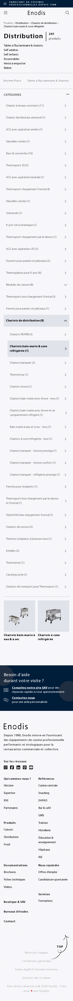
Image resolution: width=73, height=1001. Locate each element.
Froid (7, 844)
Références (46, 778)
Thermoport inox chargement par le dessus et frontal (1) (32, 501)
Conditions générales (36, 961)
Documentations (16, 865)
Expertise (9, 793)
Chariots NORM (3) (21, 334)
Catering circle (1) (16, 574)
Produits (10, 823)
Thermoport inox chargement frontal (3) (30, 296)
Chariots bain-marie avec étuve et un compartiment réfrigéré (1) (32, 413)
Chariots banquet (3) (22, 362)
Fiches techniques (14, 879)
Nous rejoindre (48, 865)
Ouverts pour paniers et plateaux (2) (28, 261)
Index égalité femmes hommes (36, 969)
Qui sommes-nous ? (17, 778)
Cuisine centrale (47, 785)
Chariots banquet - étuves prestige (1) (33, 450)
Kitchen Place (12, 80)
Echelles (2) (12, 550)
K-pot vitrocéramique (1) (21, 225)
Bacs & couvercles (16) (19, 153)
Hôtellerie (44, 830)
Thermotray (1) (19, 374)
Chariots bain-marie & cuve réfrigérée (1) (28, 348)
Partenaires (11, 808)
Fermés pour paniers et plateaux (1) (27, 308)
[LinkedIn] (18, 767)
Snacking (43, 793)
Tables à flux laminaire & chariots (48, 80)
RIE (40, 857)
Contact (9, 921)
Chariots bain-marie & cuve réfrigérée (24, 26)
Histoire (8, 785)
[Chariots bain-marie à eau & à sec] (19, 616)
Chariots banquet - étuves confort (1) (33, 462)
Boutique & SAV (14, 902)
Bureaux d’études (16, 911)
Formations (45, 901)
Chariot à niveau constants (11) (25, 105)
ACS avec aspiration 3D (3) (22, 249)
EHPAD (42, 800)
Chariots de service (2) (19, 527)
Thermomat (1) (15, 562)
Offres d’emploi (47, 872)
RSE (6, 800)
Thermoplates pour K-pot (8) (23, 272)
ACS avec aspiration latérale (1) (25, 177)
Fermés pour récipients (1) (22, 486)
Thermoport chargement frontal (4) (28, 189)
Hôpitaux (44, 849)
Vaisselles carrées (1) (18, 201)
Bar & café (44, 808)
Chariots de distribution (44, 23)
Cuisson (8, 829)
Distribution (22, 23)
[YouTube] (31, 767)
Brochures (10, 872)
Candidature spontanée (53, 879)
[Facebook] (12, 767)
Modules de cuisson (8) (19, 284)
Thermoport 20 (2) (17, 165)
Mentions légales (36, 952)
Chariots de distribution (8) (25, 320)
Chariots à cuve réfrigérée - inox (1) (31, 439)
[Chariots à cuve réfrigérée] (53, 616)
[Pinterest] (25, 767)
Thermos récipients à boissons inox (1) (29, 539)
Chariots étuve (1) (21, 386)
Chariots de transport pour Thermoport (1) (32, 586)
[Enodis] (36, 12)
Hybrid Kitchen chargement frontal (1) (29, 515)
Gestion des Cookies (36, 978)
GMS (41, 815)
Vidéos (8, 887)
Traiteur (43, 823)
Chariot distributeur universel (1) (25, 117)
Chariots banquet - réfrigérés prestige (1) (35, 474)
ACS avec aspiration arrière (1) (24, 129)
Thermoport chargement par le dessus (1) (31, 237)
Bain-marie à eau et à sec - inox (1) (30, 427)
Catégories (12, 94)
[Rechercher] (67, 13)
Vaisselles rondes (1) (18, 141)
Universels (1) (14, 213)
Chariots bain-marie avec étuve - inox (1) (34, 398)
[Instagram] (5, 767)
